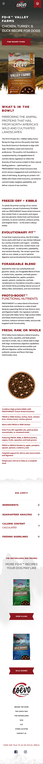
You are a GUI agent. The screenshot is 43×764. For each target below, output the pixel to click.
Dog (21, 720)
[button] (3, 3)
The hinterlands (21, 716)
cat (21, 724)
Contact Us (21, 733)
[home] (21, 5)
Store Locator (21, 729)
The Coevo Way (21, 711)
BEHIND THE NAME (21, 707)
